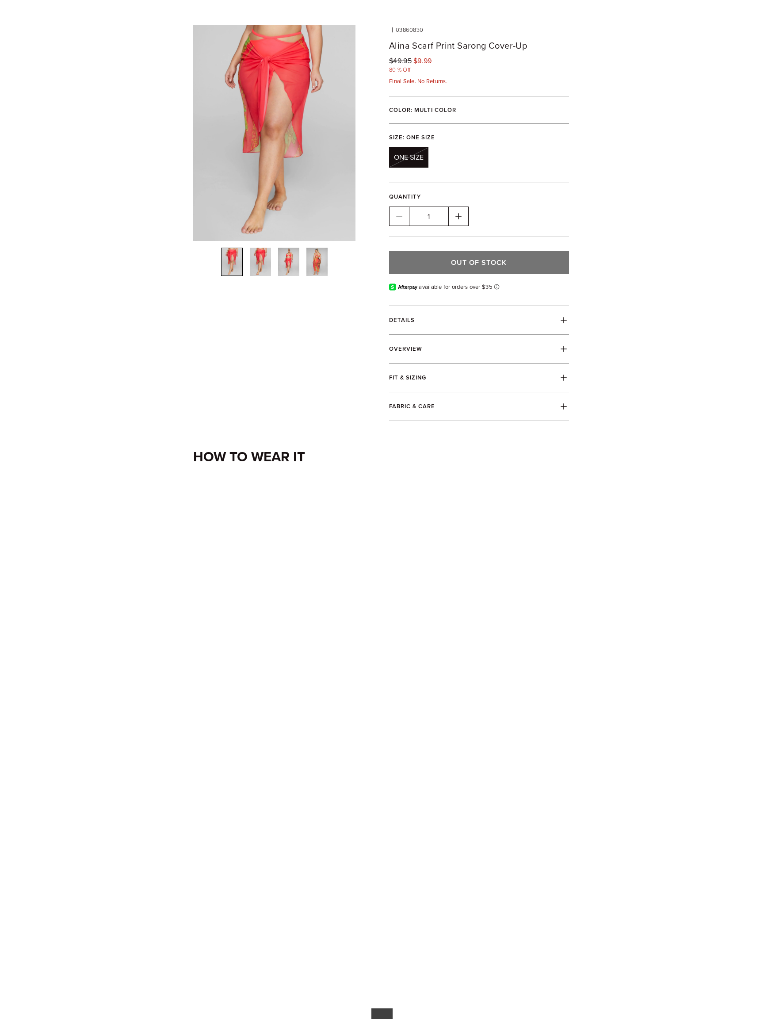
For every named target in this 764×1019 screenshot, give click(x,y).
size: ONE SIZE (412, 137)
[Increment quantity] (458, 216)
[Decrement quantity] (399, 216)
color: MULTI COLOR (422, 110)
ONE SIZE (409, 157)
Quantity (405, 196)
